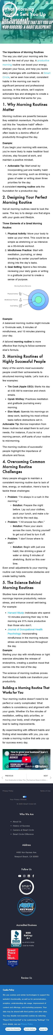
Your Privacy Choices (18, 799)
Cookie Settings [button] (30, 1029)
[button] (46, 2)
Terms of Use (45, 791)
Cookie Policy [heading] (8, 989)
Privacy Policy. (27, 1024)
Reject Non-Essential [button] (13, 1029)
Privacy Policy (8, 791)
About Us (17, 821)
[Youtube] (20, 876)
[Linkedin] (29, 876)
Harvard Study (16, 612)
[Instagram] (24, 876)
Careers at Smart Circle (23, 830)
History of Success (21, 826)
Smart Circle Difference (23, 834)
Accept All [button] (43, 1029)
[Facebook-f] (33, 876)
